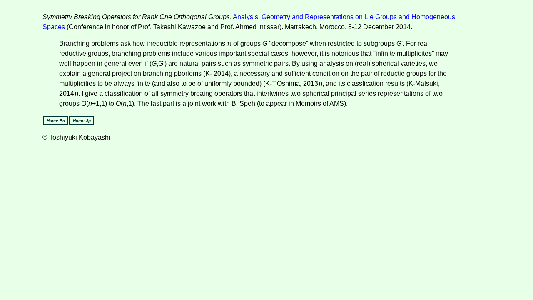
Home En (56, 120)
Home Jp (82, 120)
